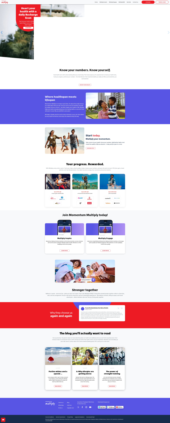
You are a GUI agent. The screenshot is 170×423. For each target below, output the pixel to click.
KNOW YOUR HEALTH (85, 84)
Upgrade (148, 2)
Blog (68, 402)
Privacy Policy (70, 417)
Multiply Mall (122, 2)
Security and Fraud (90, 417)
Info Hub (129, 2)
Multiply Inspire (103, 2)
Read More (58, 386)
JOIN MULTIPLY (90, 148)
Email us (60, 408)
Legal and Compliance (79, 417)
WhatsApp (61, 405)
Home (96, 2)
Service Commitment (60, 417)
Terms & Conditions (49, 417)
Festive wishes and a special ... (58, 372)
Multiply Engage (113, 2)
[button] (1, 32)
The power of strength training (112, 372)
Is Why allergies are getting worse (85, 372)
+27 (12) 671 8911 (48, 420)
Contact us (135, 2)
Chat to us (60, 402)
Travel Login (162, 2)
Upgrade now (70, 408)
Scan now (28, 27)
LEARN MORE (64, 250)
